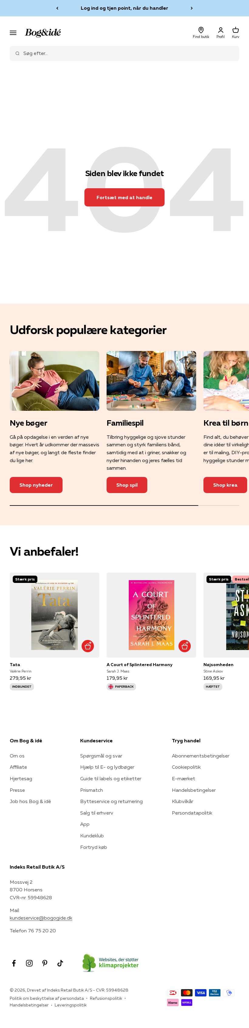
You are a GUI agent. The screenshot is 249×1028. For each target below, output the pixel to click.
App (85, 824)
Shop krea (225, 485)
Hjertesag (21, 778)
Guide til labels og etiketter (110, 778)
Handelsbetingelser (194, 790)
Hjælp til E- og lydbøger (107, 767)
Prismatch (91, 790)
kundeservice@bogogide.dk (41, 918)
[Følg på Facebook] (14, 963)
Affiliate (18, 767)
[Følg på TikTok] (60, 963)
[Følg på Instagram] (29, 963)
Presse (17, 790)
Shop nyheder (36, 485)
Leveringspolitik (71, 1005)
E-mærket (183, 778)
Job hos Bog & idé (30, 801)
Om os (17, 756)
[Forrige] (57, 8)
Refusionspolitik (106, 998)
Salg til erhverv (96, 813)
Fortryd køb (93, 847)
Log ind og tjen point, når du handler (124, 8)
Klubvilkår (182, 801)
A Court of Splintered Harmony (139, 664)
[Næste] (192, 8)
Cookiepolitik (186, 767)
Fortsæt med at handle (124, 197)
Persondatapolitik (192, 813)
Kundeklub (92, 835)
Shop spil (127, 485)
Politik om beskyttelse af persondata (47, 998)
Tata (15, 664)
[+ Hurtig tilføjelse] (87, 646)
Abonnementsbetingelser (200, 756)
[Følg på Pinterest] (45, 963)
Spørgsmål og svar (101, 756)
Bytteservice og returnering (111, 801)
